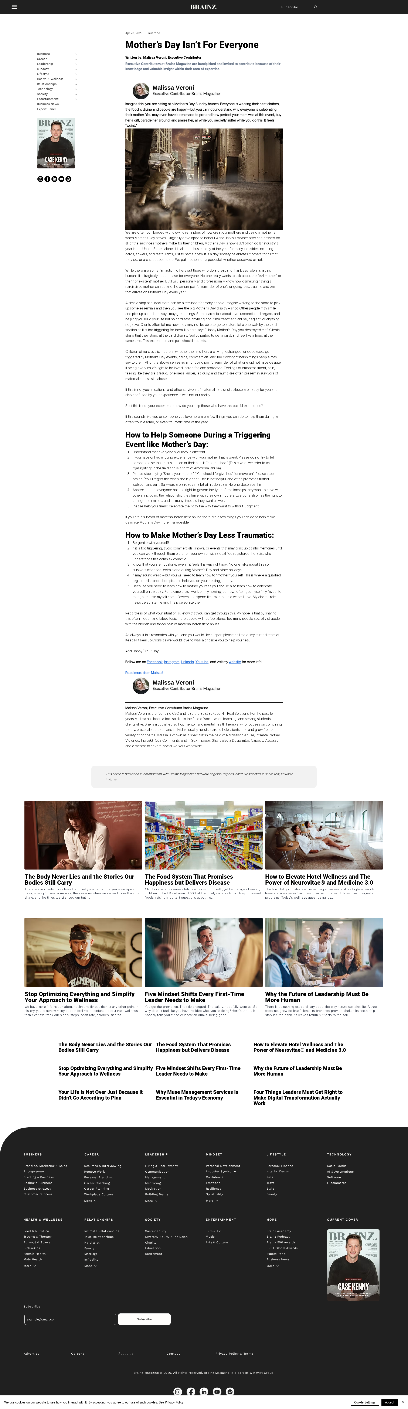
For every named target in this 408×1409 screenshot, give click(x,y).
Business (43, 53)
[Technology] (76, 89)
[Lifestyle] (76, 73)
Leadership (45, 63)
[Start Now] (83, 895)
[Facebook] (47, 179)
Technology (45, 88)
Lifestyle (43, 73)
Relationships (47, 84)
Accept (389, 1402)
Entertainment (47, 98)
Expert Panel (46, 109)
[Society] (76, 94)
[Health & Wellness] (76, 79)
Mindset (43, 69)
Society (42, 94)
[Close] (402, 1402)
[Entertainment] (76, 99)
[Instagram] (40, 179)
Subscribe (289, 7)
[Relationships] (76, 84)
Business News (48, 104)
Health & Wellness (50, 78)
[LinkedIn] (54, 179)
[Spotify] (68, 179)
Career (42, 59)
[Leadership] (76, 63)
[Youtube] (61, 179)
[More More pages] (95, 1201)
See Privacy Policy (171, 1402)
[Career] (76, 59)
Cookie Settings (364, 1402)
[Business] (76, 53)
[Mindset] (76, 69)
